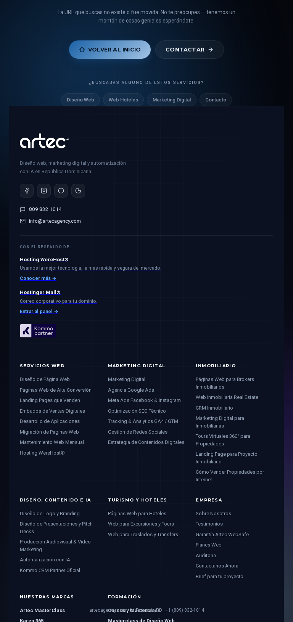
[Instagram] (44, 191)
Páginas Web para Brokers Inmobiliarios (225, 383)
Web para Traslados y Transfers (143, 534)
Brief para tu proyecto (219, 576)
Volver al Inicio (114, 49)
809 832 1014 (45, 209)
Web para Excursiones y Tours (141, 524)
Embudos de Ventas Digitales (52, 411)
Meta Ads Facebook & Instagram (144, 400)
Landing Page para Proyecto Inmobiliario (227, 457)
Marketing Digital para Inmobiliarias (220, 422)
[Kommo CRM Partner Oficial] (38, 344)
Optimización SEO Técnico (137, 411)
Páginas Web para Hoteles (137, 513)
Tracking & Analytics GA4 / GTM (143, 421)
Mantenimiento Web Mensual (52, 442)
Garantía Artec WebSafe (222, 534)
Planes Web (209, 545)
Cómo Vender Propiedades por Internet (230, 475)
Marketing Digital (172, 100)
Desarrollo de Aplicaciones (50, 421)
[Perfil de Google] (78, 191)
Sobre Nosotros (213, 513)
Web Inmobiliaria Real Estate (227, 397)
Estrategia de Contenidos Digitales (146, 442)
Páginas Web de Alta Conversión (56, 390)
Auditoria (206, 555)
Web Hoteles (123, 100)
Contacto (215, 100)
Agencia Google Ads (131, 390)
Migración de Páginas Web (49, 432)
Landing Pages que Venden (50, 400)
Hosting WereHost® (42, 453)
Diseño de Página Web (45, 379)
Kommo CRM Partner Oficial (50, 570)
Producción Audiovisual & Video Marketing (55, 545)
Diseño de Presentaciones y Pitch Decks (56, 527)
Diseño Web (80, 100)
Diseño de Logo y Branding (50, 513)
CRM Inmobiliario (214, 408)
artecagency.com (107, 610)
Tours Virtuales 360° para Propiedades (223, 440)
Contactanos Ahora (217, 566)
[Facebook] (27, 191)
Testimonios (209, 524)
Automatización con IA (45, 560)
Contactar (185, 49)
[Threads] (61, 191)
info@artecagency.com (55, 221)
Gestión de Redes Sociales (137, 432)
